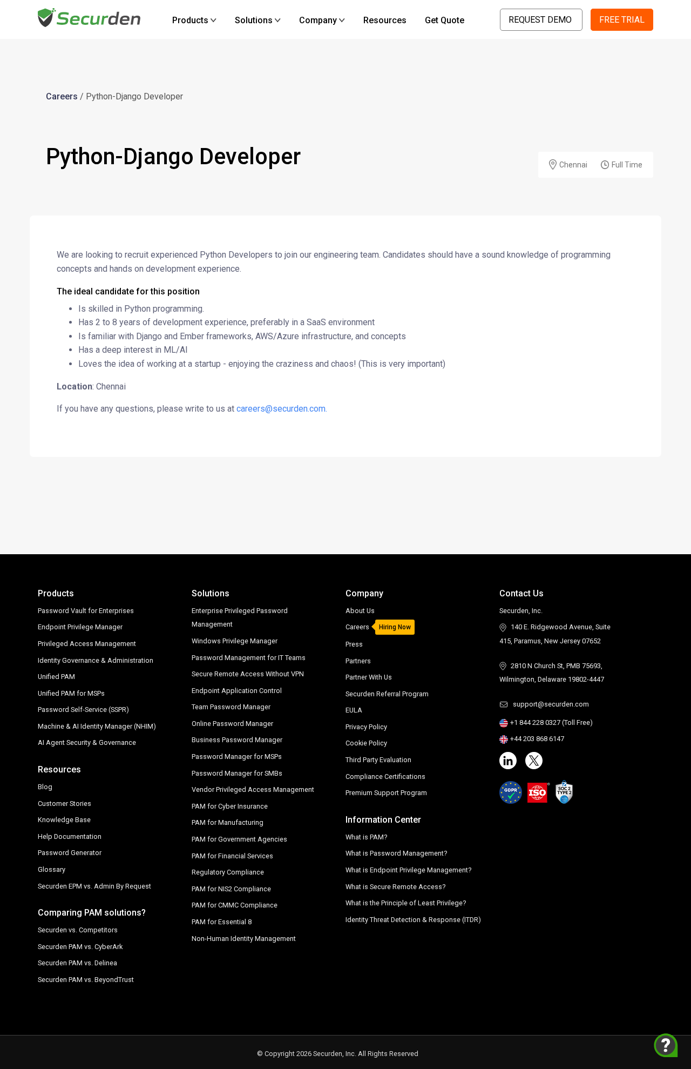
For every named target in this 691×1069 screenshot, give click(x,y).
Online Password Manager (232, 724)
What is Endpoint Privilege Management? (408, 870)
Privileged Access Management (87, 644)
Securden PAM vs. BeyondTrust (86, 980)
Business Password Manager (237, 740)
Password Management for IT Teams (249, 658)
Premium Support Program (386, 793)
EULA (354, 710)
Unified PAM (56, 677)
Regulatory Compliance (228, 872)
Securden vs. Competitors (78, 930)
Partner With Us (369, 677)
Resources (385, 20)
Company (318, 20)
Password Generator (69, 853)
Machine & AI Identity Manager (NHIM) (97, 726)
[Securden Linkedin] (508, 760)
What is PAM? (366, 837)
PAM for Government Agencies (239, 839)
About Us (360, 611)
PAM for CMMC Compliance (234, 905)
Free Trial (622, 20)
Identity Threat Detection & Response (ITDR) (413, 920)
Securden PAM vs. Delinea (77, 963)
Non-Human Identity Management (244, 938)
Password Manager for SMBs (237, 773)
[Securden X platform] (534, 760)
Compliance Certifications (385, 776)
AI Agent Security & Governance (87, 742)
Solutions (254, 20)
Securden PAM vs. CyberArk (80, 947)
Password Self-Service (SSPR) (83, 709)
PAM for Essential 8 (222, 922)
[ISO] (538, 792)
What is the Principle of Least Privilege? (406, 903)
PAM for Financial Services (232, 856)
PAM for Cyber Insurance (230, 806)
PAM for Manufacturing (227, 822)
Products (190, 20)
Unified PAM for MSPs (71, 693)
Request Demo (541, 20)
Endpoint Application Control (237, 691)
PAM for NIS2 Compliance (231, 889)
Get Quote (444, 20)
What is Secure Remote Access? (395, 887)
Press (354, 644)
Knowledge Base (64, 820)
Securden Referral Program (387, 694)
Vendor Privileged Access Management (253, 789)
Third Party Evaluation (378, 760)
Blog (45, 787)
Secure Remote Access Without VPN (248, 674)
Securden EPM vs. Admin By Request (94, 886)
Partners (358, 661)
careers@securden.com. (281, 409)
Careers (62, 96)
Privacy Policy (366, 727)
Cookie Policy (366, 743)
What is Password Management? (396, 853)
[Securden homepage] (90, 17)
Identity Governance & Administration (95, 660)
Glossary (51, 869)
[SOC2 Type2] (564, 792)
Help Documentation (69, 836)
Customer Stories (64, 803)
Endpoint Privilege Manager (80, 627)
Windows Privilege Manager (234, 641)
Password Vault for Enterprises (86, 611)
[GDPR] (510, 792)
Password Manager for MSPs (237, 756)
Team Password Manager (231, 707)
